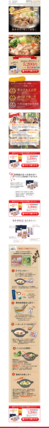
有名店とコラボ (32, 5)
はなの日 (28, 5)
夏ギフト (30, 5)
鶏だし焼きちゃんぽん (36, 5)
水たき (39, 5)
